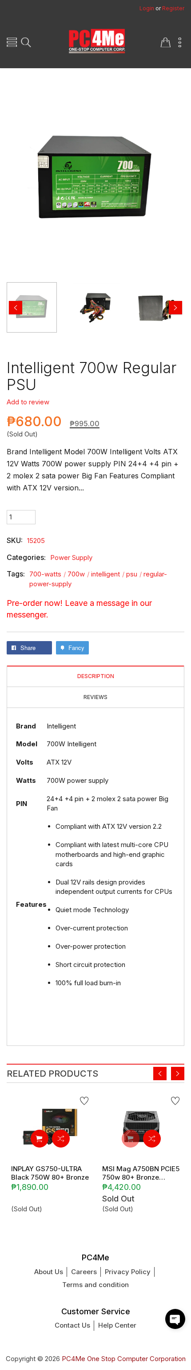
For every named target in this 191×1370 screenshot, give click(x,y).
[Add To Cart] (39, 1139)
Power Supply (71, 557)
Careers (84, 1271)
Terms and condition (95, 1284)
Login (146, 8)
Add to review (28, 402)
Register (173, 8)
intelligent (107, 574)
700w (78, 574)
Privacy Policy (128, 1271)
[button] (175, 1319)
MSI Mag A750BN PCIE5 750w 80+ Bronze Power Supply (140, 1172)
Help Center (117, 1325)
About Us (48, 1271)
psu (134, 574)
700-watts (47, 574)
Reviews (95, 697)
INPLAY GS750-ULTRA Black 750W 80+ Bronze (50, 1172)
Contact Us (72, 1325)
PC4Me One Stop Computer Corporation (124, 1358)
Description (95, 676)
